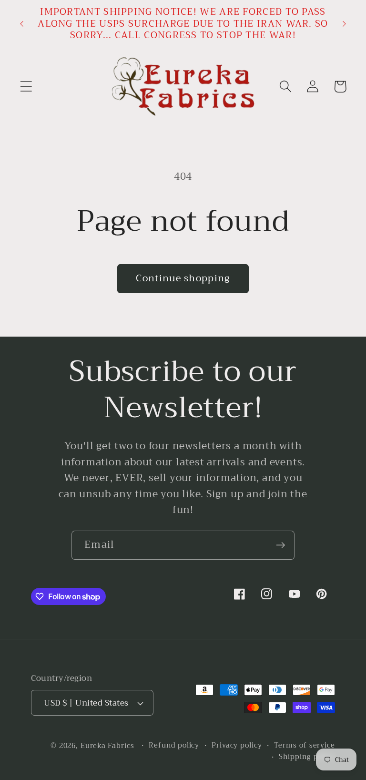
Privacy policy (237, 745)
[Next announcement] (344, 23)
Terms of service (304, 745)
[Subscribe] (280, 545)
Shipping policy (307, 757)
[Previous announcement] (21, 23)
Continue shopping (183, 278)
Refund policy (174, 745)
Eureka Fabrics (107, 746)
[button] (26, 86)
